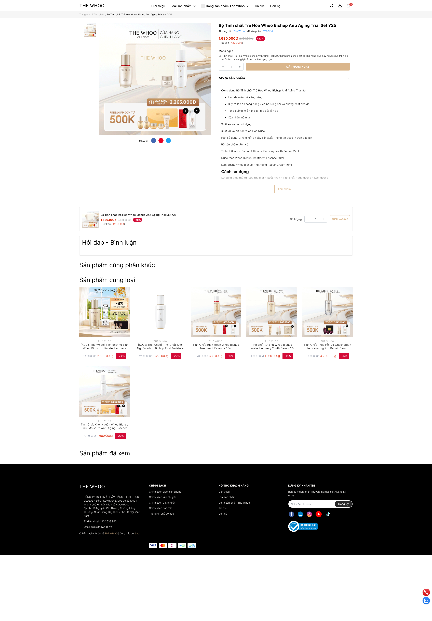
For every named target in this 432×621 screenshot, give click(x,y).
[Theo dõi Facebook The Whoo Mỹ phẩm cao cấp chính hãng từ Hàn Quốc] (291, 514)
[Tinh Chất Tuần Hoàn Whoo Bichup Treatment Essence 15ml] (216, 312)
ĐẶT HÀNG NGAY (297, 66)
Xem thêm (284, 189)
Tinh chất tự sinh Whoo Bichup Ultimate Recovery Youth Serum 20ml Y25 (272, 348)
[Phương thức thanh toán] (172, 545)
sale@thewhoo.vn (101, 526)
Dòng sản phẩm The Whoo (234, 502)
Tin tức (222, 508)
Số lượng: (296, 219)
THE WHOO (111, 533)
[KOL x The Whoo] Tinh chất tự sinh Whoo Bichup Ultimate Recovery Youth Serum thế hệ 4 (104, 348)
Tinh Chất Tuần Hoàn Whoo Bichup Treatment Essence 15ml (216, 346)
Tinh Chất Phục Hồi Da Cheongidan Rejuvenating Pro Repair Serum (327, 346)
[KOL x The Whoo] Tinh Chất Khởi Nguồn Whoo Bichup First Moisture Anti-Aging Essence (160, 348)
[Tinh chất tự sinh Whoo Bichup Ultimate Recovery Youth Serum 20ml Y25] (271, 312)
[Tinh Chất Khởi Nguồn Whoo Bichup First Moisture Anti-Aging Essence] (104, 391)
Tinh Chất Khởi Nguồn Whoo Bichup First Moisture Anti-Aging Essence (104, 426)
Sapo (137, 533)
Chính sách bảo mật (160, 508)
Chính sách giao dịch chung (165, 491)
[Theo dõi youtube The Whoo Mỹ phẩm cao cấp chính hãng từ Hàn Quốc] (318, 514)
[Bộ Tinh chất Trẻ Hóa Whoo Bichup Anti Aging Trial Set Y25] (155, 79)
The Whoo (239, 31)
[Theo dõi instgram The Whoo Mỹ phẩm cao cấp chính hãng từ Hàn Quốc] (309, 514)
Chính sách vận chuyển (163, 497)
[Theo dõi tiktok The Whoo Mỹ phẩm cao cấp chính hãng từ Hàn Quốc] (328, 514)
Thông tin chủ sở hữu (161, 513)
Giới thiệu (224, 491)
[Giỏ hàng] (348, 5)
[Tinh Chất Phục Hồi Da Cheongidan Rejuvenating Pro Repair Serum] (327, 312)
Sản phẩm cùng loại (107, 280)
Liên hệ (223, 513)
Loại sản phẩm (227, 497)
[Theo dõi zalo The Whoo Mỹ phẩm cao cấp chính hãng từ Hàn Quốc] (300, 514)
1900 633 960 (108, 521)
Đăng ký (343, 504)
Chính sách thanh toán (162, 502)
